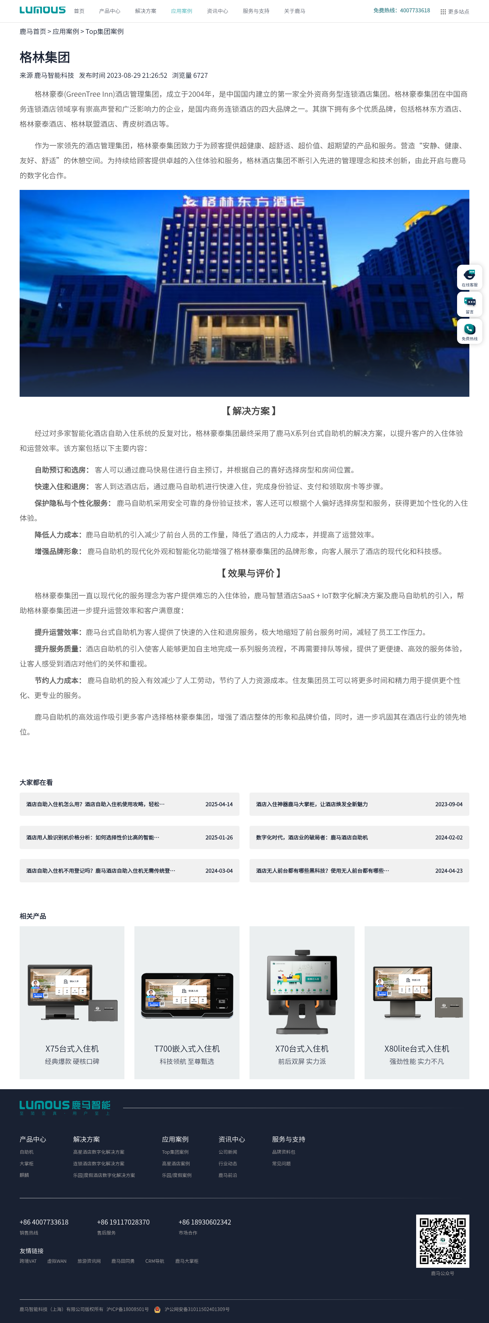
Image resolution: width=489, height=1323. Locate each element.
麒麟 (24, 1175)
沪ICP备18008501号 (127, 1309)
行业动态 (228, 1163)
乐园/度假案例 (177, 1175)
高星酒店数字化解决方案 (98, 1152)
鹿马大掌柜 (187, 1261)
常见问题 (281, 1163)
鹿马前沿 (228, 1175)
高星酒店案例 (176, 1163)
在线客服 (470, 285)
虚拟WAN (57, 1261)
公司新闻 (228, 1152)
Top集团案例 (104, 31)
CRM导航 (154, 1261)
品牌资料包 (283, 1152)
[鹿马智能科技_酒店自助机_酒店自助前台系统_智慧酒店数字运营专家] (65, 1107)
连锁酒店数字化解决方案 (98, 1163)
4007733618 (415, 10)
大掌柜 (27, 1163)
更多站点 (458, 11)
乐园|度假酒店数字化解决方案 (104, 1175)
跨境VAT (28, 1261)
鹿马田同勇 (123, 1261)
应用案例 (66, 31)
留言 (470, 312)
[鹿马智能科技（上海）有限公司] (43, 10)
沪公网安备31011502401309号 (195, 1309)
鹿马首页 (33, 31)
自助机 (27, 1152)
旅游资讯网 (89, 1261)
